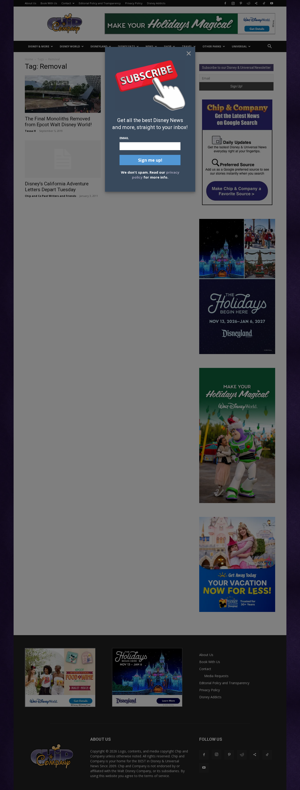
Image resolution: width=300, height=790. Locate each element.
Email (124, 138)
